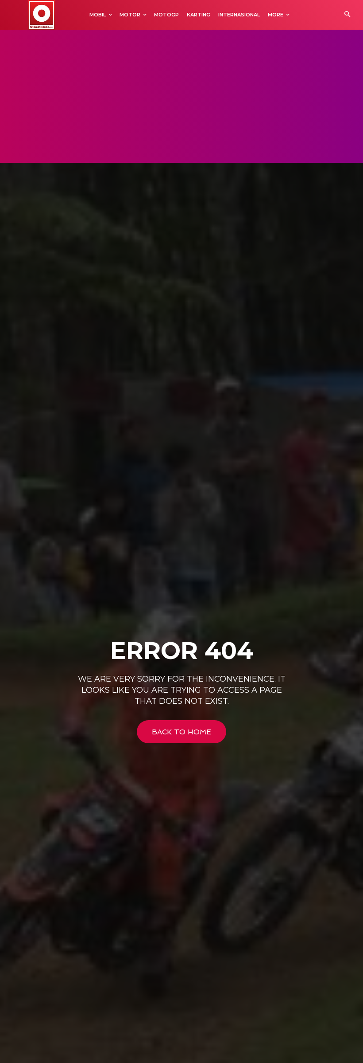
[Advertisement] (181, 96)
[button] (347, 15)
